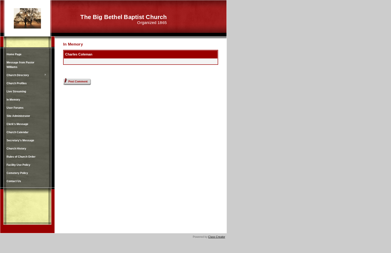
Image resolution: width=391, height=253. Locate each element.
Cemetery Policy (17, 173)
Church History (16, 148)
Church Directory (16, 75)
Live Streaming (16, 91)
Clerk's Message (17, 124)
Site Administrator (18, 116)
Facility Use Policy (18, 164)
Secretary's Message (20, 140)
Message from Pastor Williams (20, 65)
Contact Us (14, 181)
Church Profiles (17, 83)
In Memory (13, 99)
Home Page (14, 54)
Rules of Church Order (21, 156)
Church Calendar (18, 132)
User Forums (15, 107)
